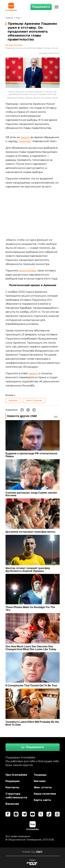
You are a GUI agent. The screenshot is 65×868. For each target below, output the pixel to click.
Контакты (12, 787)
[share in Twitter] (28, 410)
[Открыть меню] (56, 7)
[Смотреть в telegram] (24, 814)
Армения (13, 400)
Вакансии (12, 803)
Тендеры (40, 774)
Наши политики (45, 793)
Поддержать (41, 6)
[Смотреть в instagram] (16, 814)
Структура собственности (16, 795)
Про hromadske (16, 774)
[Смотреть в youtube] (32, 814)
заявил (25, 137)
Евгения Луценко (14, 45)
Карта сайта (42, 800)
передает (25, 141)
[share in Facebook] (22, 410)
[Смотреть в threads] (57, 814)
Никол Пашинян (34, 400)
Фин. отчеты (43, 787)
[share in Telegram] (34, 410)
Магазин (40, 781)
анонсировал (28, 270)
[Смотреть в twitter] (40, 814)
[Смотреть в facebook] (8, 814)
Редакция (13, 781)
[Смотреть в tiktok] (49, 814)
